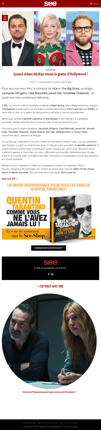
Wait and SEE (50, 70)
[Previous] (2, 347)
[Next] (96, 347)
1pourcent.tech (71, 426)
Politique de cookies (68, 423)
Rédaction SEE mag (63, 82)
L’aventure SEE (29, 423)
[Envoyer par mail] (52, 274)
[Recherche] (3, 3)
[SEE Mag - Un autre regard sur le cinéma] (50, 3)
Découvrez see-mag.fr (47, 423)
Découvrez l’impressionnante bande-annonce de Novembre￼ (49, 392)
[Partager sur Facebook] (49, 274)
